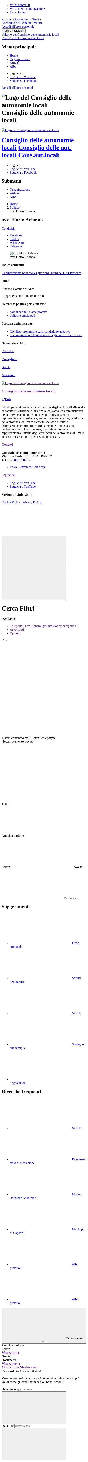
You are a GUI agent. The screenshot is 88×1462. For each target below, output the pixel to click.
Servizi (6, 1349)
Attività (14, 63)
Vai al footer (18, 12)
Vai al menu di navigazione (27, 8)
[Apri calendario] (34, 1407)
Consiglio (8, 351)
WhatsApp (17, 242)
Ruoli (5, 273)
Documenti (9, 1360)
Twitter (14, 239)
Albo (13, 66)
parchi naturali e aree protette (28, 312)
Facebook (16, 235)
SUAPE (77, 1128)
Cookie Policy (11, 502)
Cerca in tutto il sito (63, 1340)
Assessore (8, 375)
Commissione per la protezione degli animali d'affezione (46, 335)
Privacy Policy (31, 502)
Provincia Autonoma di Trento (21, 19)
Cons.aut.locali (39, 155)
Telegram (16, 246)
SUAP (76, 1013)
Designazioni (40, 273)
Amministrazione (13, 1345)
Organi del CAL (59, 273)
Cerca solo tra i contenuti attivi (22, 1371)
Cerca (5, 640)
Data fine (8, 1425)
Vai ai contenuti (20, 5)
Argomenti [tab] (17, 629)
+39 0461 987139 (19, 460)
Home (14, 55)
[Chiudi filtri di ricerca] (34, 552)
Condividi (8, 228)
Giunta (6, 367)
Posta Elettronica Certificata (28, 467)
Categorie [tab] (16, 626)
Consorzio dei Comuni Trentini (22, 23)
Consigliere (9, 359)
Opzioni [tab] (15, 633)
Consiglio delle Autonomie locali (23, 38)
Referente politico (20, 273)
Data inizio (9, 1389)
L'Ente (6, 399)
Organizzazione (20, 59)
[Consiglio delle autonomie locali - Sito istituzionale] (30, 130)
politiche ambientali (22, 315)
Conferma (9, 618)
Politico (15, 207)
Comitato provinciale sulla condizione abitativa (40, 331)
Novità (6, 1356)
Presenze (75, 273)
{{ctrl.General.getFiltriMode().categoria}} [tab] (50, 626)
